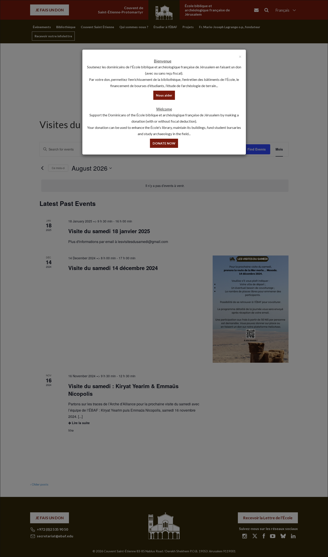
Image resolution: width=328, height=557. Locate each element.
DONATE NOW (164, 143)
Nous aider (164, 95)
